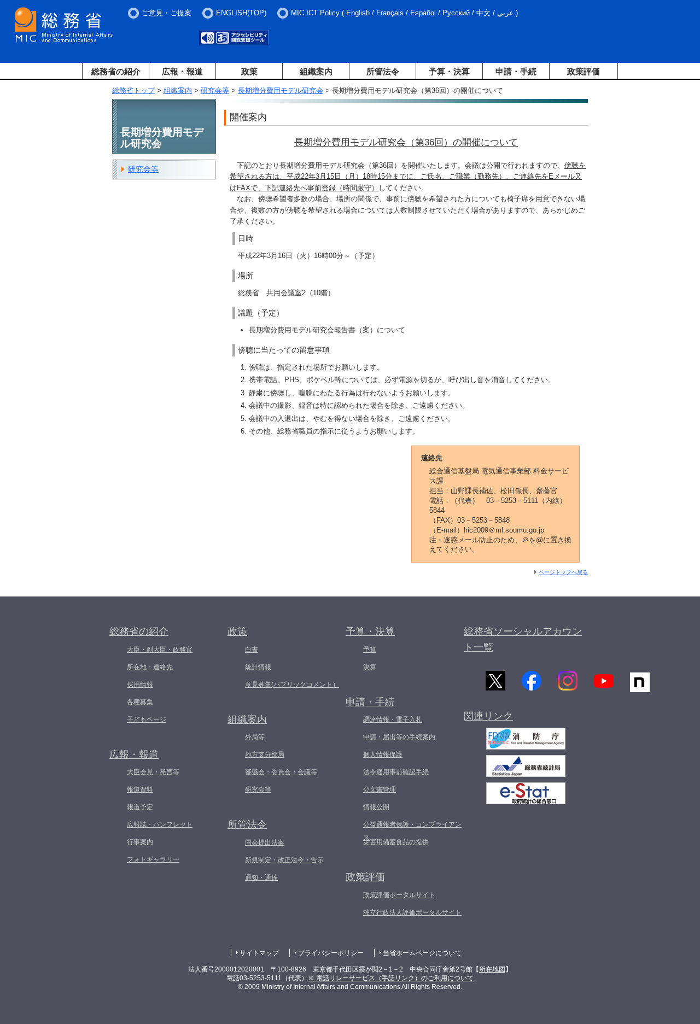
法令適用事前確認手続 (396, 772)
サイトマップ (259, 953)
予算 (369, 649)
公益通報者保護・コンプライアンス (412, 831)
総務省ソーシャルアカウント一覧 (523, 639)
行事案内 (140, 842)
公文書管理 (379, 789)
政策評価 (583, 71)
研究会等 (215, 90)
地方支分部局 (264, 754)
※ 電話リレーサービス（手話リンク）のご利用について (391, 978)
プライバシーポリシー (331, 953)
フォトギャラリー (153, 859)
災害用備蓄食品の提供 (396, 842)
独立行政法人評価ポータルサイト (412, 912)
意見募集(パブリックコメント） (292, 684)
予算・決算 (449, 71)
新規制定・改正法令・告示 (284, 860)
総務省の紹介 (116, 71)
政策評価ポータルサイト (399, 895)
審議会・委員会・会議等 (281, 772)
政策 (249, 71)
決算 (369, 667)
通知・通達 (261, 877)
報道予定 (140, 807)
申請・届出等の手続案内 (399, 737)
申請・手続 (515, 71)
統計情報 (258, 667)
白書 (251, 649)
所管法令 (382, 71)
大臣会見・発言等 (153, 772)
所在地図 (492, 969)
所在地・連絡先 (150, 667)
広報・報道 (182, 71)
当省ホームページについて (422, 953)
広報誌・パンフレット (159, 824)
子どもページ (146, 719)
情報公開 (376, 807)
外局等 (255, 737)
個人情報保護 (382, 754)
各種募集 (140, 702)
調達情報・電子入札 (392, 719)
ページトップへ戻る (563, 572)
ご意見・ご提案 (166, 13)
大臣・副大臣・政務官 (159, 649)
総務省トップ (133, 90)
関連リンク (488, 716)
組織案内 (316, 71)
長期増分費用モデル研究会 (280, 90)
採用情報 (140, 684)
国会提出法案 (264, 842)
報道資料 (140, 789)
